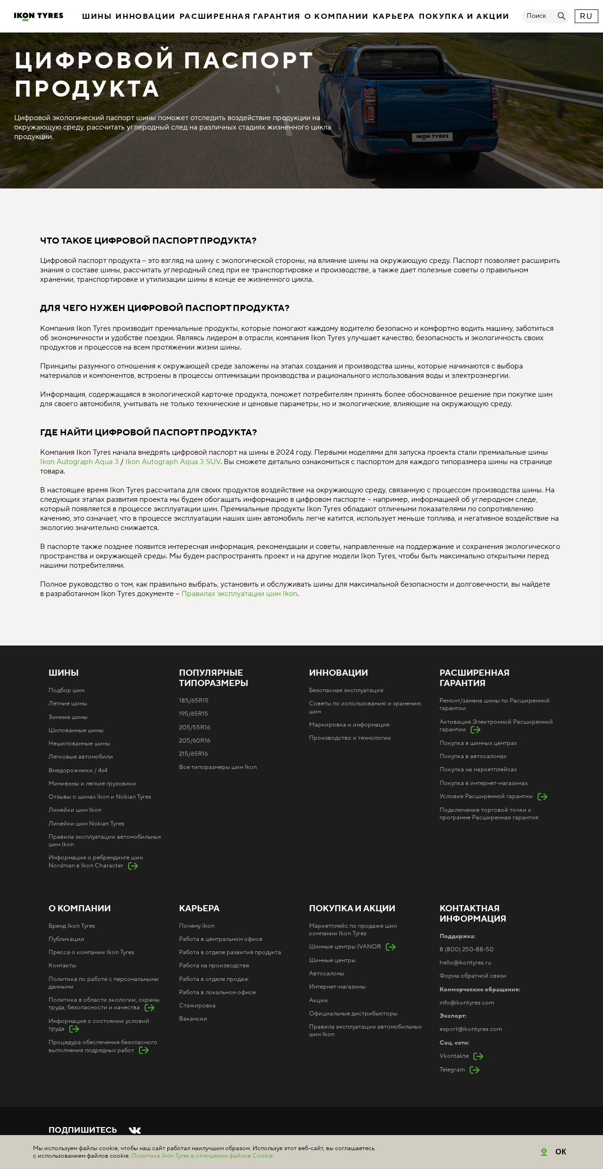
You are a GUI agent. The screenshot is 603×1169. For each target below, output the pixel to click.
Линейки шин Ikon (75, 810)
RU (586, 16)
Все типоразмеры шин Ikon (218, 767)
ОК (561, 1152)
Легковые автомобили (81, 756)
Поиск (536, 16)
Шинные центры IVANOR (345, 946)
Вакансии (193, 1018)
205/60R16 (194, 740)
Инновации (145, 16)
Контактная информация (473, 914)
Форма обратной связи (473, 976)
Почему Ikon (196, 926)
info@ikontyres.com (467, 1002)
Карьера (394, 16)
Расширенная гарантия (240, 16)
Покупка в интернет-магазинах (484, 783)
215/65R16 (193, 754)
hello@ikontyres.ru (465, 962)
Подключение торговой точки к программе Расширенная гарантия (489, 813)
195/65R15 (193, 714)
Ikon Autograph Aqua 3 (79, 461)
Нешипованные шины (79, 743)
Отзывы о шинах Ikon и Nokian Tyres (100, 797)
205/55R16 (194, 727)
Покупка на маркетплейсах (478, 769)
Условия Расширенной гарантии (486, 796)
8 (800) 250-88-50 (467, 949)
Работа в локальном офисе (217, 992)
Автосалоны (326, 973)
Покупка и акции (464, 16)
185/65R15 (194, 700)
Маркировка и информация (349, 724)
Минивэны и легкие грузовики (92, 783)
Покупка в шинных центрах (478, 743)
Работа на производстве (214, 965)
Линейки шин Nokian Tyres (86, 823)
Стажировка (197, 1005)
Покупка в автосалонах (473, 756)
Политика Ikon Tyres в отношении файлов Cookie (202, 1156)
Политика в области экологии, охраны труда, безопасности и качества (104, 1003)
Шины (97, 16)
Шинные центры (332, 960)
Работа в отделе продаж (214, 979)
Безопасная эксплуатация (346, 690)
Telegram (452, 1069)
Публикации (66, 939)
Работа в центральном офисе (220, 939)
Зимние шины (68, 717)
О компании (336, 16)
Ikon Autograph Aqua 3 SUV (172, 461)
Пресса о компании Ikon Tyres (91, 952)
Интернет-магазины (337, 986)
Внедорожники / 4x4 (78, 770)
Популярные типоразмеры (213, 678)
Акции (318, 1000)
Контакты (62, 965)
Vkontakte (454, 1056)
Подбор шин (66, 690)
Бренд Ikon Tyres (72, 926)
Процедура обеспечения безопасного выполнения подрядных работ (103, 1046)
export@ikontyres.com (471, 1029)
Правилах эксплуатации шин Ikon (239, 593)
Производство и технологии (350, 738)
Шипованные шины (76, 730)
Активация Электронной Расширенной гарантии (496, 725)
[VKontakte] (135, 1130)
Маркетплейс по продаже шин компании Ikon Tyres (353, 929)
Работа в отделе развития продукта (230, 952)
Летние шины (68, 703)
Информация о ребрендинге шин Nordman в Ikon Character (96, 861)
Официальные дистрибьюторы (353, 1013)
